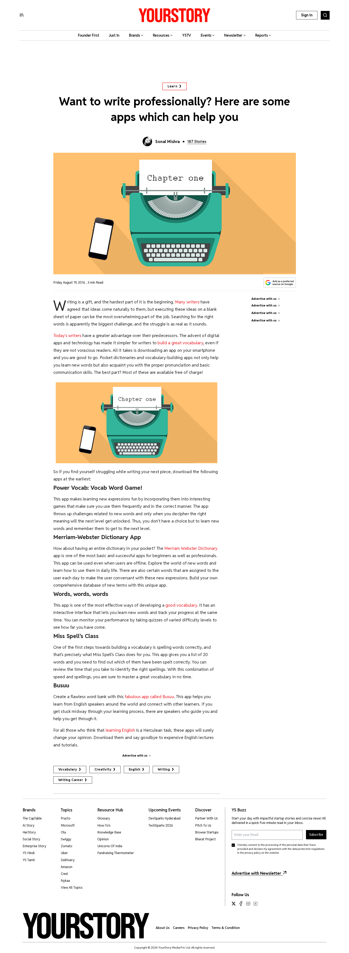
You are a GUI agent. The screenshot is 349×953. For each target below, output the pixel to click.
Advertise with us (134, 755)
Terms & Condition (225, 928)
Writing (164, 769)
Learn (173, 86)
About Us (163, 928)
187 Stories (196, 141)
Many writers (187, 302)
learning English (120, 730)
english (135, 769)
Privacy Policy (198, 928)
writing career (70, 780)
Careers (179, 928)
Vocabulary (67, 769)
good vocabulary (181, 605)
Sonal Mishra (167, 142)
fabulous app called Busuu (149, 696)
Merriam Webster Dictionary (191, 548)
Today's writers (67, 335)
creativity (103, 769)
